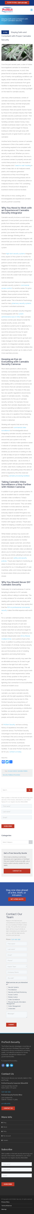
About (5, 1127)
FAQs (5, 1131)
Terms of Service (6, 1205)
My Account (7, 1136)
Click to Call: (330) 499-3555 (17, 2)
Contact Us (17, 871)
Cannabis (20, 771)
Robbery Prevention (14, 775)
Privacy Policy (5, 1202)
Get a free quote (17, 899)
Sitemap (3, 1209)
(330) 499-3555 (15, 939)
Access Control (12, 771)
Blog (4, 1122)
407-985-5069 (5, 1103)
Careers (5, 1140)
